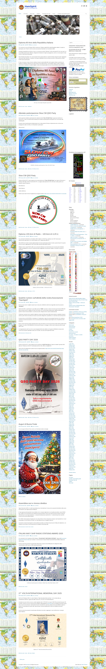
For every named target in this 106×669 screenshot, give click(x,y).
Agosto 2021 (71, 368)
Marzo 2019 (71, 388)
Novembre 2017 (72, 400)
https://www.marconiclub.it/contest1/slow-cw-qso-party (55, 193)
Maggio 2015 (71, 442)
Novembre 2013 (72, 464)
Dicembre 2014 (72, 449)
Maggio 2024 (71, 356)
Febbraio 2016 (72, 429)
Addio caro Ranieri (74, 237)
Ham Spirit (32, 13)
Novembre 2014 (72, 450)
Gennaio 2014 (72, 461)
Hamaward (50, 603)
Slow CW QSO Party (27, 176)
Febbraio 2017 (72, 413)
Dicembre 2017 (72, 399)
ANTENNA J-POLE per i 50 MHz (77, 245)
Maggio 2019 (71, 385)
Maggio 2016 (71, 425)
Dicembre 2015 (72, 432)
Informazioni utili (72, 333)
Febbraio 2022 (72, 367)
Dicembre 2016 (72, 415)
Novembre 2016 (72, 417)
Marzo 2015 (71, 444)
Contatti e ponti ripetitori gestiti (64, 13)
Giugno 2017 (71, 407)
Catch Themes (84, 664)
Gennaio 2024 (72, 360)
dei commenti (72, 93)
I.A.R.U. (33, 291)
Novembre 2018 (72, 392)
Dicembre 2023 (72, 361)
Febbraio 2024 (72, 359)
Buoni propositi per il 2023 (75, 244)
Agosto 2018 (71, 395)
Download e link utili (46, 13)
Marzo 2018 (71, 396)
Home (20, 13)
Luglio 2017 (71, 406)
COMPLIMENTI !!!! (74, 224)
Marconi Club (36, 168)
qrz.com (85, 83)
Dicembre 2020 (72, 371)
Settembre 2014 (72, 453)
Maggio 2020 (71, 378)
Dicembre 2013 (72, 462)
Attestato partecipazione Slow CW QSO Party (37, 113)
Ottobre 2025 (71, 349)
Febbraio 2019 (72, 389)
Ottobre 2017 (71, 401)
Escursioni (71, 330)
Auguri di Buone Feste (28, 424)
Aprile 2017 (71, 410)
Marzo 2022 (71, 365)
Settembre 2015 (72, 436)
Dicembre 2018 (72, 390)
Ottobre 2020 (71, 374)
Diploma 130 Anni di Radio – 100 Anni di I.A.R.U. (39, 234)
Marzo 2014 (71, 458)
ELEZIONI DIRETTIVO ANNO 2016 (77, 231)
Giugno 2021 (71, 370)
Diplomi (30, 106)
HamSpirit (30, 6)
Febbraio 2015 (72, 446)
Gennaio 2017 (72, 414)
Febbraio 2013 (72, 469)
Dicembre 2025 (72, 347)
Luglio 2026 (71, 343)
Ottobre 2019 (71, 383)
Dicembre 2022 (72, 364)
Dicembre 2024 (72, 352)
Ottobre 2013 (71, 465)
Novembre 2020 (72, 372)
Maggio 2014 (71, 455)
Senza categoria (22, 496)
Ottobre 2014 (71, 451)
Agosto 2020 (71, 377)
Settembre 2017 (72, 403)
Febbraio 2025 (72, 350)
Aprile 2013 (71, 468)
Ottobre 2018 (71, 393)
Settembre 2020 (72, 375)
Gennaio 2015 (72, 447)
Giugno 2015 (71, 440)
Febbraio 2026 (72, 345)
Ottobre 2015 (71, 435)
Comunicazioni (22, 526)
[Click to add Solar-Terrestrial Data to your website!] (78, 178)
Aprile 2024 (71, 357)
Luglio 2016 (71, 422)
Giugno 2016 (71, 424)
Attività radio (22, 106)
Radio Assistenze (72, 337)
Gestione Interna (72, 472)
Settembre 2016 (72, 419)
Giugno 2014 (71, 454)
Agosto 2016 (71, 421)
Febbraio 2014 (72, 460)
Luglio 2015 (71, 439)
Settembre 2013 (72, 467)
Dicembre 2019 (72, 381)
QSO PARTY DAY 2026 (28, 340)
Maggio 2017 (71, 408)
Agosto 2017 (71, 404)
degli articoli (72, 92)
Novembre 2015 (72, 433)
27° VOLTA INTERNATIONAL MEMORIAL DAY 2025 (40, 593)
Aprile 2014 (71, 457)
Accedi (70, 90)
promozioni (71, 336)
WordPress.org (72, 95)
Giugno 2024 (71, 354)
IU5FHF (27, 44)
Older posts (21, 659)
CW (32, 168)
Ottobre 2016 (71, 418)
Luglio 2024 (71, 353)
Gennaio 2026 (72, 346)
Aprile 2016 (71, 426)
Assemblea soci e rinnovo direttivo (33, 503)
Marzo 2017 (71, 411)
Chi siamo (26, 13)
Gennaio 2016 (72, 431)
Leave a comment (33, 44)
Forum (54, 13)
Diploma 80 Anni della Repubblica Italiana (36, 43)
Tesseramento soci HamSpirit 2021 (77, 238)
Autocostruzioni (72, 326)
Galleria (38, 13)
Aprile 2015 (71, 443)
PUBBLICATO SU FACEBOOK (76, 228)
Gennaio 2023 (72, 363)
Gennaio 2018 (72, 397)
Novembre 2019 (72, 382)
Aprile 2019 (71, 386)
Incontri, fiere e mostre (29, 526)
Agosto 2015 (71, 437)
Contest (26, 106)
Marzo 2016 (71, 428)
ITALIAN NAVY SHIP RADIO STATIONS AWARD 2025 (41, 533)
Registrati (71, 89)
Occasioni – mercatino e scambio (75, 334)
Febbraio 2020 (72, 379)
